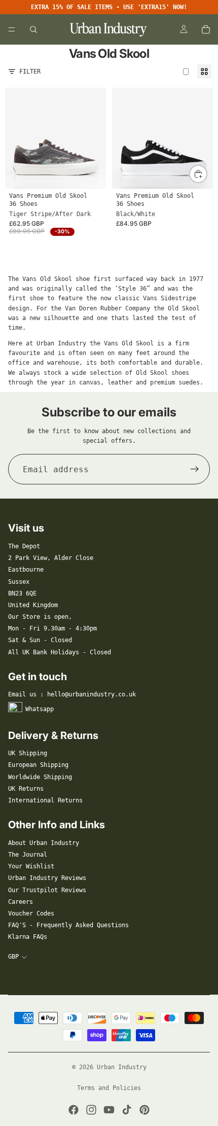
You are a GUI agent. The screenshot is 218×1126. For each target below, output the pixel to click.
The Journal (27, 854)
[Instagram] (91, 1110)
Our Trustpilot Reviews (47, 890)
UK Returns (26, 788)
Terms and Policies (109, 1088)
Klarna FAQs (27, 936)
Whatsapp (39, 708)
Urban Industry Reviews (47, 878)
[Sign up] (194, 469)
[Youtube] (109, 1110)
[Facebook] (73, 1110)
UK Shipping (27, 753)
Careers (20, 901)
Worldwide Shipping (40, 777)
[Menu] (11, 29)
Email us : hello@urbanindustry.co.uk (72, 694)
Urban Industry (122, 1067)
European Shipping (38, 764)
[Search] (33, 29)
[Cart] (206, 29)
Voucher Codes (31, 913)
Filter (30, 71)
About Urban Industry (43, 843)
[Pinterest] (144, 1110)
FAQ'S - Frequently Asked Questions (68, 925)
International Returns (45, 800)
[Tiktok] (127, 1110)
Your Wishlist (31, 866)
